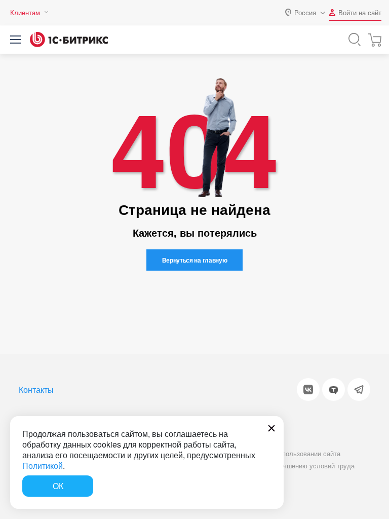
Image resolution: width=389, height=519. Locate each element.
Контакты (36, 389)
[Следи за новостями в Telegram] (358, 389)
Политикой (42, 465)
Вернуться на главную (194, 260)
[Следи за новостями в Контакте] (308, 389)
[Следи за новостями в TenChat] (333, 389)
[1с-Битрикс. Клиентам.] (69, 39)
